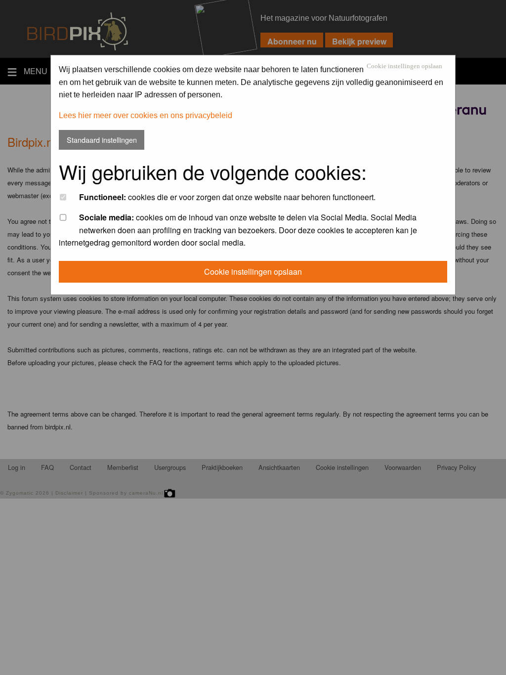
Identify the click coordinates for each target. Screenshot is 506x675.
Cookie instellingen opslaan (404, 66)
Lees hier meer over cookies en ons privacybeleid (145, 115)
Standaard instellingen (102, 139)
